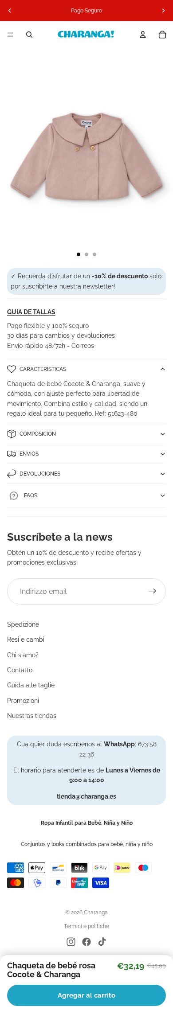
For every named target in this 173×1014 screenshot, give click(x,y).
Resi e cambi (25, 639)
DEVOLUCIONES (40, 474)
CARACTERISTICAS (43, 369)
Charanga (96, 912)
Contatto (19, 670)
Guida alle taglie (31, 685)
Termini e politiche (86, 926)
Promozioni (23, 700)
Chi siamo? (23, 655)
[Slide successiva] (163, 10)
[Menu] (10, 34)
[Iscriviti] (152, 591)
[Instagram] (71, 941)
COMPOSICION (38, 434)
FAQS (30, 495)
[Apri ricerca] (29, 34)
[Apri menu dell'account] (143, 34)
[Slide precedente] (10, 10)
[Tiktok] (102, 941)
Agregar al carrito (86, 995)
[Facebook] (86, 941)
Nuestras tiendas (31, 715)
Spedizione (23, 624)
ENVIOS (29, 454)
